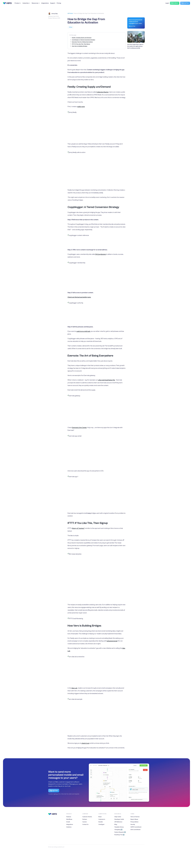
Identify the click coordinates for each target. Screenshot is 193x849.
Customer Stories (87, 816)
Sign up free (185, 3)
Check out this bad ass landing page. (79, 297)
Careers (84, 822)
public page (81, 106)
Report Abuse (134, 819)
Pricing (59, 3)
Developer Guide (119, 819)
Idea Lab (74, 688)
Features (68, 816)
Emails (68, 822)
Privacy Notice (134, 822)
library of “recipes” (78, 528)
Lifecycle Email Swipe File (106, 380)
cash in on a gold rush (83, 331)
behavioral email (112, 641)
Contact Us (85, 824)
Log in (167, 3)
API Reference (118, 822)
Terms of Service (135, 816)
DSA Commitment (135, 829)
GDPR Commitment (136, 827)
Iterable (100, 822)
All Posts (70, 13)
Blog (115, 824)
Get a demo (174, 3)
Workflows (69, 819)
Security (133, 824)
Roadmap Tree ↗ (119, 834)
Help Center (117, 816)
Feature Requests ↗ (120, 832)
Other (70, 27)
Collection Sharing (102, 92)
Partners (84, 819)
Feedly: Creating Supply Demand (89, 86)
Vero (56, 782)
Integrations (45, 3)
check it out (85, 743)
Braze (100, 816)
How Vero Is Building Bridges (79, 46)
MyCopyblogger (100, 254)
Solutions (68, 827)
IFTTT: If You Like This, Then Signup (81, 44)
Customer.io (101, 819)
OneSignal (101, 824)
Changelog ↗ (118, 829)
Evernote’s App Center (79, 427)
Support (52, 3)
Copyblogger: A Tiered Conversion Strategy (83, 39)
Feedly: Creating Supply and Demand (81, 37)
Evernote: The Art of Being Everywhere (82, 42)
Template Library (119, 827)
